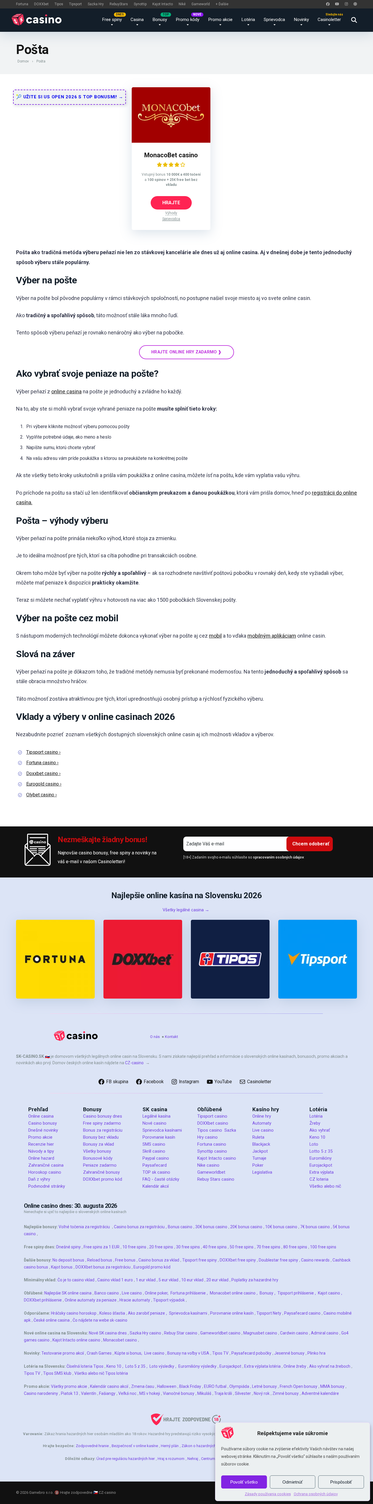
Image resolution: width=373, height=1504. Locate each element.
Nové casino (154, 1123)
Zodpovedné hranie (92, 1446)
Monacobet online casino (233, 1293)
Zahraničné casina (46, 1165)
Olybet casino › (41, 795)
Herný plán (170, 1446)
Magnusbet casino (260, 1333)
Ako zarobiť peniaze (146, 1313)
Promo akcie (220, 19)
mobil (215, 636)
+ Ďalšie (222, 4)
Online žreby (295, 1366)
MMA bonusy (332, 1386)
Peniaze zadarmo (100, 1165)
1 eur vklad (146, 1280)
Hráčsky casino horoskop (73, 1313)
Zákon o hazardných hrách (204, 1446)
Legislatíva (262, 1172)
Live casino (263, 1130)
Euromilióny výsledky (197, 1366)
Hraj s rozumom (171, 1458)
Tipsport (75, 4)
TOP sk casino (156, 1172)
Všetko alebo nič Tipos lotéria (101, 1373)
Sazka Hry (96, 4)
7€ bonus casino (315, 1226)
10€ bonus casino (281, 1226)
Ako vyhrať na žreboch (329, 1366)
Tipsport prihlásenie (295, 1293)
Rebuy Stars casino (215, 1179)
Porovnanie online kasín (232, 1313)
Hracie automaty (134, 1300)
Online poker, (156, 1293)
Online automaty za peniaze (91, 1300)
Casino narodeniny (41, 1393)
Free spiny (112, 19)
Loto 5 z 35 (135, 1366)
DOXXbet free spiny (238, 1260)
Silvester (243, 1393)
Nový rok (262, 1393)
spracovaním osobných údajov (278, 857)
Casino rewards (315, 1260)
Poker (257, 1165)
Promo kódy (187, 19)
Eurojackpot (320, 1165)
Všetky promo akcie (69, 1386)
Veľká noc (127, 1393)
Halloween (166, 1386)
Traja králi (223, 1393)
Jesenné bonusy (289, 1353)
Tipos (58, 4)
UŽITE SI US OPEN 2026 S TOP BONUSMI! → (72, 97)
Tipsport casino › (43, 752)
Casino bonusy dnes (102, 1116)
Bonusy (159, 19)
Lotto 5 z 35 (320, 1151)
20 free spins (161, 1247)
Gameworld (200, 4)
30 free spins (188, 1247)
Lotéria (248, 19)
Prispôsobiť (341, 1481)
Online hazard (41, 1158)
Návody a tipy (41, 1151)
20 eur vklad (217, 1280)
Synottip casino (212, 1151)
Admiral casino (324, 1333)
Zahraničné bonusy (101, 1172)
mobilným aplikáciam (271, 636)
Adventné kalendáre (320, 1393)
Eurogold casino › (43, 784)
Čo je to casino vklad (75, 1280)
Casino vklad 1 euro (115, 1280)
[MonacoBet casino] (171, 141)
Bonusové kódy (97, 1158)
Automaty (261, 1123)
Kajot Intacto (162, 4)
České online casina (52, 1320)
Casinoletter (329, 19)
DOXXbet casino (212, 1123)
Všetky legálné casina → (186, 909)
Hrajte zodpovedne (76, 1492)
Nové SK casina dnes (108, 1333)
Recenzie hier (41, 1144)
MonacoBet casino (171, 155)
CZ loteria (318, 1179)
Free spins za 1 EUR (101, 1247)
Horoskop (37, 1172)
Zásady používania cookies (268, 1494)
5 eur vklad (168, 1280)
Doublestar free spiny (278, 1260)
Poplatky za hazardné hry (254, 1280)
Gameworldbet (211, 1172)
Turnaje (259, 1158)
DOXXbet (41, 4)
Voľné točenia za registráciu (84, 1226)
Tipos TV (220, 1353)
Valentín (88, 1393)
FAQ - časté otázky (160, 1179)
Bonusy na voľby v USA (188, 1353)
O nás (155, 1036)
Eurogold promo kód (151, 1267)
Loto (313, 1144)
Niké (182, 4)
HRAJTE (171, 202)
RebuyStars (119, 4)
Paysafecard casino (302, 1313)
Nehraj (192, 1458)
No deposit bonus (68, 1260)
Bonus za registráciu (102, 1130)
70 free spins (268, 1247)
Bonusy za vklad (98, 1144)
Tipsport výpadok (169, 1300)
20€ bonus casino (246, 1226)
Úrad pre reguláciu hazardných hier (125, 1458)
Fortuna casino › (42, 762)
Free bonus (125, 1260)
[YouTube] (337, 4)
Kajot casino (329, 1293)
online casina (66, 391)
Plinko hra (316, 1353)
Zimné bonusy (285, 1393)
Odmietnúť (292, 1481)
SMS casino (153, 1144)
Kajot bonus (62, 1267)
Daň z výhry (39, 1179)
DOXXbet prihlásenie (43, 1300)
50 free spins (242, 1247)
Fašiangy (107, 1393)
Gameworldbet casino (220, 1333)
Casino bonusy (42, 1123)
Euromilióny (320, 1158)
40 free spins (215, 1247)
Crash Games (99, 1353)
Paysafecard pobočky (251, 1353)
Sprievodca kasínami (162, 1130)
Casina (137, 19)
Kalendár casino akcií (109, 1386)
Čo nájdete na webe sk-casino (100, 1320)
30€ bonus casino (211, 1226)
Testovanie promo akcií (62, 1353)
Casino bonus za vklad (158, 1260)
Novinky (301, 19)
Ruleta (258, 1137)
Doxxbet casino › (43, 773)
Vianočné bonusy (178, 1393)
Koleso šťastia (112, 1313)
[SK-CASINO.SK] (38, 19)
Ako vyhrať (319, 1130)
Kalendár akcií (155, 1186)
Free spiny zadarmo (102, 1123)
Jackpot (260, 1151)
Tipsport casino (212, 1116)
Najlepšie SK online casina (68, 1293)
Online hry (261, 1116)
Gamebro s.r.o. (41, 1492)
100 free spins (323, 1247)
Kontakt (171, 1036)
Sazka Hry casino (145, 1333)
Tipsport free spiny (199, 1260)
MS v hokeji (149, 1393)
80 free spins (295, 1247)
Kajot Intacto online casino (76, 1340)
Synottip (140, 4)
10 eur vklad (192, 1280)
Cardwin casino (294, 1333)
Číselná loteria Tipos (84, 1366)
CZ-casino (134, 1062)
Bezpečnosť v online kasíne (135, 1446)
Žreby (314, 1123)
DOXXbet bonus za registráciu (103, 1267)
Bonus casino (180, 1226)
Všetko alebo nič (325, 1186)
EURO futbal (215, 1386)
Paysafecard (154, 1165)
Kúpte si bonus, (128, 1353)
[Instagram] (346, 4)
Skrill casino (153, 1151)
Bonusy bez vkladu (101, 1137)
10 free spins (134, 1247)
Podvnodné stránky (46, 1186)
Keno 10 (317, 1137)
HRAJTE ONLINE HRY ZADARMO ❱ (186, 352)
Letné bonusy (264, 1386)
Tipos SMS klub (57, 1373)
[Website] (355, 4)
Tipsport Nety (268, 1313)
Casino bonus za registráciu (139, 1226)
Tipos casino (209, 1130)
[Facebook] (328, 4)
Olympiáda (239, 1386)
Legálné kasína (156, 1116)
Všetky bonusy (97, 1151)
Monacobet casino (120, 1340)
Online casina (41, 1116)
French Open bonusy (298, 1386)
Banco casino (106, 1293)
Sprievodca (274, 19)
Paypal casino (155, 1158)
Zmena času (142, 1386)
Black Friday (190, 1386)
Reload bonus (99, 1260)
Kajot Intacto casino (216, 1158)
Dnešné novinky (43, 1130)
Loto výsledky (161, 1366)
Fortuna (22, 4)
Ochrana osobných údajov (316, 1494)
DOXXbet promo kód (102, 1179)
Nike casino (208, 1165)
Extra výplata (321, 1172)
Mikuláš (204, 1393)
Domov (23, 61)
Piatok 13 (69, 1393)
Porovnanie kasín (158, 1137)
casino (54, 1172)
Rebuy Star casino (180, 1333)
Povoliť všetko (244, 1481)
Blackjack (261, 1144)
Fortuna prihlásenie (188, 1293)
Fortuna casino (211, 1144)
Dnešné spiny (68, 1247)
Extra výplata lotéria (262, 1366)
